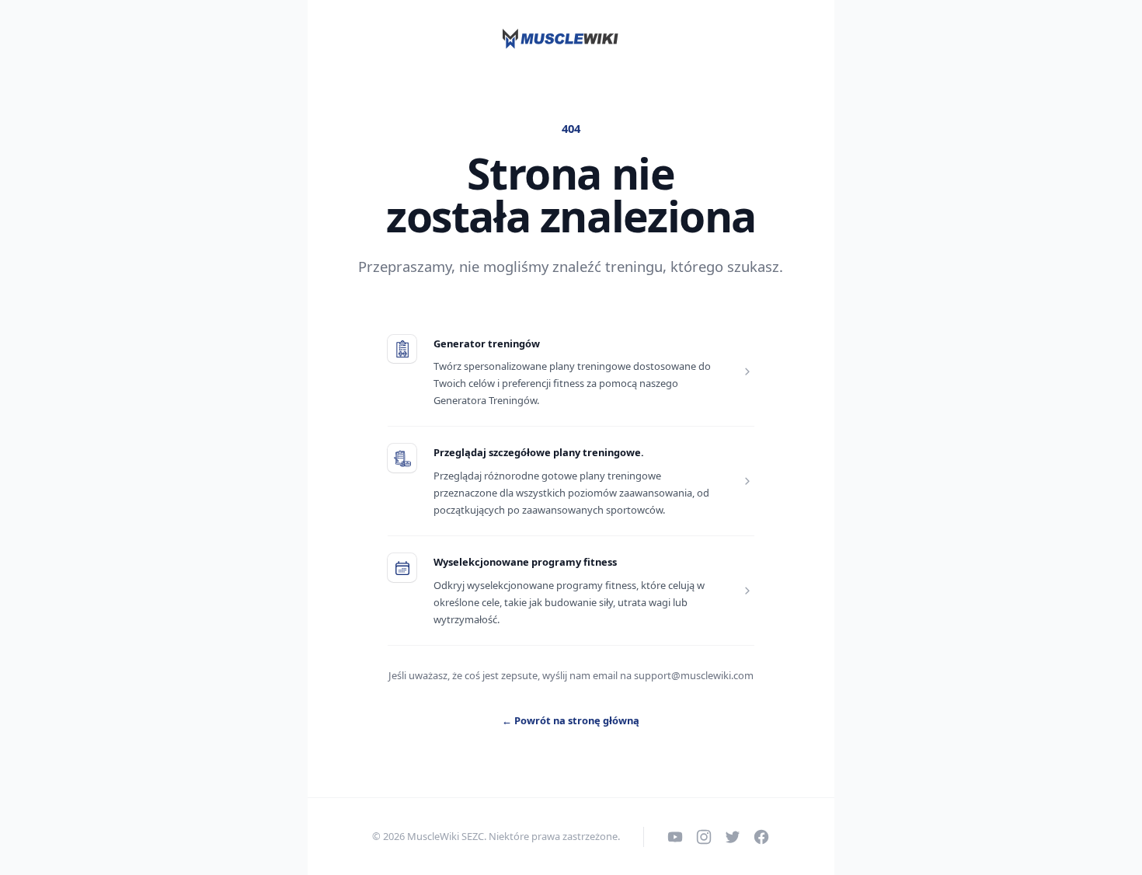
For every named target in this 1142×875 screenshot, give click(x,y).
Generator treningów (486, 343)
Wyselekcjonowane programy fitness (525, 562)
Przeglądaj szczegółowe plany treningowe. (538, 452)
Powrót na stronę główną (570, 720)
